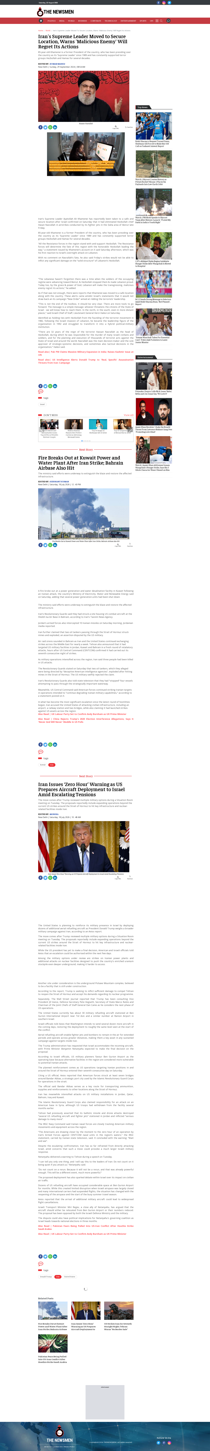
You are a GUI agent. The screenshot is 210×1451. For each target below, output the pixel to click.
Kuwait (43, 764)
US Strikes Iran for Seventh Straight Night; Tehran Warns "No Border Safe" (118, 1326)
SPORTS (143, 20)
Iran (51, 764)
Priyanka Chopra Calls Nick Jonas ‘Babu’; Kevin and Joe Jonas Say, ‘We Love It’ (153, 392)
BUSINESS (82, 20)
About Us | (48, 1446)
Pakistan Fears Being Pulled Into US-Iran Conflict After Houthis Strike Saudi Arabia (52, 1359)
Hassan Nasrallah (86, 123)
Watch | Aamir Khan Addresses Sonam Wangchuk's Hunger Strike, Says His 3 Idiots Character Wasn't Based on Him (152, 467)
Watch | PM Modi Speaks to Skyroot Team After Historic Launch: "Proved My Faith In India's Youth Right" (153, 220)
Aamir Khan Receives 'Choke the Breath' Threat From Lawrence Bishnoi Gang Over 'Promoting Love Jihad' (153, 429)
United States (69, 1276)
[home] (41, 21)
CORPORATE (96, 20)
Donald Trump (46, 1276)
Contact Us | (58, 1446)
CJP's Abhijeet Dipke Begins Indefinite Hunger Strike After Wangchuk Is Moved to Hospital (153, 263)
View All (129, 415)
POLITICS (52, 20)
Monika (54, 814)
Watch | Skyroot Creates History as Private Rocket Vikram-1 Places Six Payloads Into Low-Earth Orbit (150, 181)
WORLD (71, 20)
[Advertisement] (118, 11)
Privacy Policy (69, 1446)
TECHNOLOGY (111, 20)
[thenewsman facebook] (158, 2)
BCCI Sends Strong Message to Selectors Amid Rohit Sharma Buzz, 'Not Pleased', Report (153, 301)
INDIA (61, 20)
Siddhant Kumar (59, 481)
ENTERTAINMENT (128, 20)
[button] (161, 20)
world (48, 30)
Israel (42, 404)
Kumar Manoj (57, 63)
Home (40, 30)
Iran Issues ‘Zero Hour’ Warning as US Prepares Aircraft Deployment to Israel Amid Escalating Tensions (86, 874)
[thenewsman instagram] (164, 2)
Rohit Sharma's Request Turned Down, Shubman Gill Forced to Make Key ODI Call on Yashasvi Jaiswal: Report (152, 143)
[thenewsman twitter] (169, 2)
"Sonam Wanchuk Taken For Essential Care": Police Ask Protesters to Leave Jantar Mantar (152, 340)
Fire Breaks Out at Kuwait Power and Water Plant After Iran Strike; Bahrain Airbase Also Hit (85, 541)
